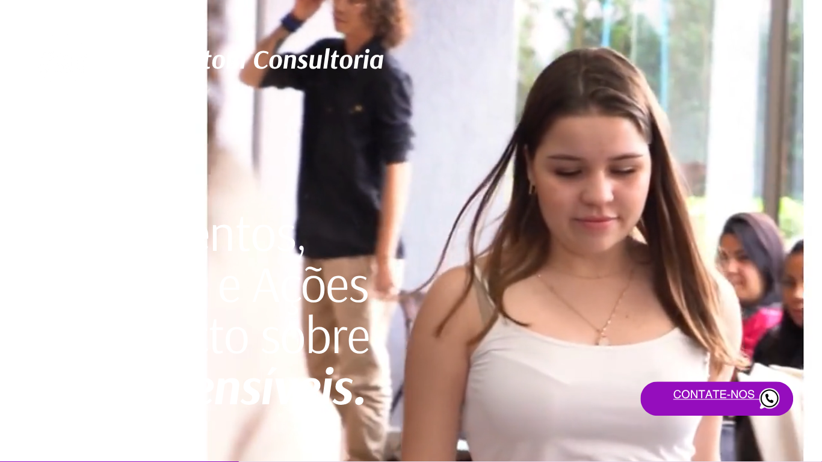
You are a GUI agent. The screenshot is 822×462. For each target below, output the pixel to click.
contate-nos (714, 394)
